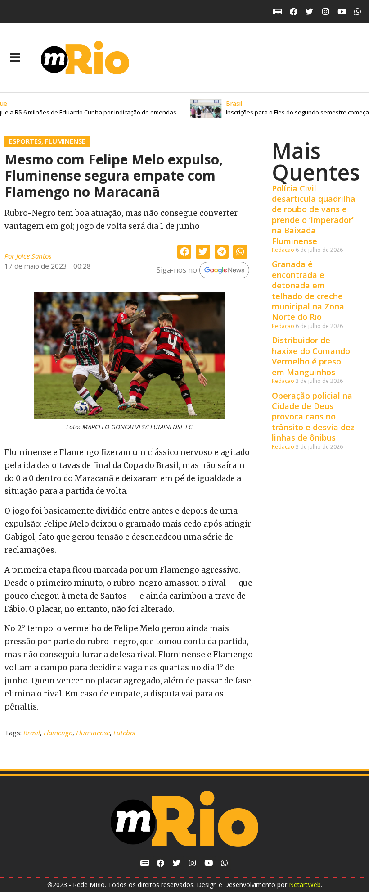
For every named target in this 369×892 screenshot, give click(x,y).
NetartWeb (305, 884)
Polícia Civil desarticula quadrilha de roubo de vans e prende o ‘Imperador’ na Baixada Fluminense (314, 214)
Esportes (25, 141)
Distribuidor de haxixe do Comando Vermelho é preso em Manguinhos (311, 356)
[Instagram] (326, 11)
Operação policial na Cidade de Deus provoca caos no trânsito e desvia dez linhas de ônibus (313, 416)
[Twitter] (310, 11)
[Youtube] (342, 11)
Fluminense (65, 141)
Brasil (31, 732)
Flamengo (58, 732)
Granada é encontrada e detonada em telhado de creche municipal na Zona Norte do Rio (308, 290)
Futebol (124, 732)
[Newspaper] (277, 11)
